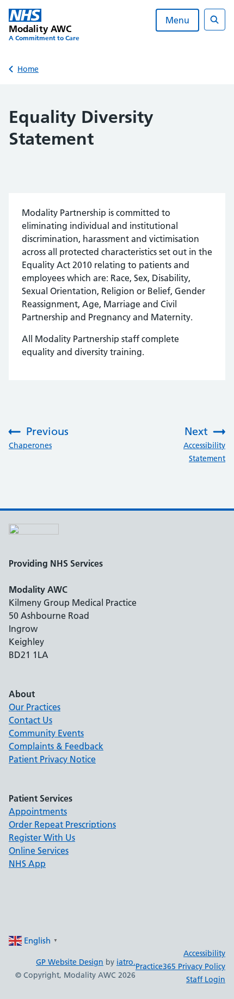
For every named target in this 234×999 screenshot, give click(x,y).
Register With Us (42, 837)
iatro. (126, 962)
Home (28, 69)
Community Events (46, 733)
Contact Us (30, 720)
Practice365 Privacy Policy (180, 966)
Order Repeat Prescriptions (62, 824)
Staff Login (205, 979)
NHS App (27, 863)
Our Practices (34, 707)
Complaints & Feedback (56, 746)
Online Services (39, 850)
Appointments (38, 811)
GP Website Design (69, 962)
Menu (177, 20)
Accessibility (204, 953)
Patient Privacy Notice (52, 759)
